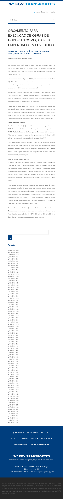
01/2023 (12, 344)
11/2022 (12, 348)
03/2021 (12, 390)
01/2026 (12, 265)
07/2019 (12, 422)
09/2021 (12, 379)
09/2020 (12, 403)
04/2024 (12, 311)
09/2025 (12, 274)
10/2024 (12, 298)
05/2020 (12, 411)
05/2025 (12, 283)
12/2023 (12, 320)
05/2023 (12, 335)
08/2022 (12, 355)
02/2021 (12, 392)
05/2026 (12, 257)
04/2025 (12, 285)
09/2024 (12, 300)
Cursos (34, 438)
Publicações (32, 432)
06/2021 (12, 383)
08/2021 (12, 381)
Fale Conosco (20, 444)
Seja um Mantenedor (39, 444)
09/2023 (12, 326)
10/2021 (12, 377)
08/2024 (12, 302)
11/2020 (12, 398)
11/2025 (12, 270)
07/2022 (12, 357)
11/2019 (12, 416)
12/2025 (12, 268)
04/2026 (12, 259)
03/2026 (12, 261)
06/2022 (12, 359)
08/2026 (12, 250)
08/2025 (12, 276)
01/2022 (12, 370)
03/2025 (12, 287)
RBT (43, 432)
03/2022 (12, 366)
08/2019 (12, 420)
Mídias (25, 438)
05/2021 (12, 385)
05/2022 (12, 361)
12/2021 (12, 372)
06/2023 (12, 333)
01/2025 (12, 292)
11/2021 (12, 374)
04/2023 (12, 337)
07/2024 (12, 305)
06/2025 (12, 281)
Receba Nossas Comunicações (45, 12)
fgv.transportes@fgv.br (46, 472)
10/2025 (12, 272)
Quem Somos (18, 432)
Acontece (15, 438)
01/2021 (12, 394)
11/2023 (12, 322)
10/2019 (12, 418)
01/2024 (12, 318)
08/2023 (12, 329)
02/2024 (12, 316)
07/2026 (12, 252)
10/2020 (12, 401)
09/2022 (12, 353)
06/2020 (12, 409)
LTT (49, 432)
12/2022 (12, 346)
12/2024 (12, 294)
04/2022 (12, 363)
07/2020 (12, 407)
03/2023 (12, 340)
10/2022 (12, 350)
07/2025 (12, 279)
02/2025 (12, 289)
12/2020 (12, 396)
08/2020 (12, 405)
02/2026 (12, 263)
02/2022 (12, 368)
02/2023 (12, 342)
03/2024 (12, 313)
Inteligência (46, 438)
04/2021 (12, 387)
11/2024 (12, 296)
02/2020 (12, 414)
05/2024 (12, 309)
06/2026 (12, 255)
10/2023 (12, 324)
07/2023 (12, 331)
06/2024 (12, 307)
